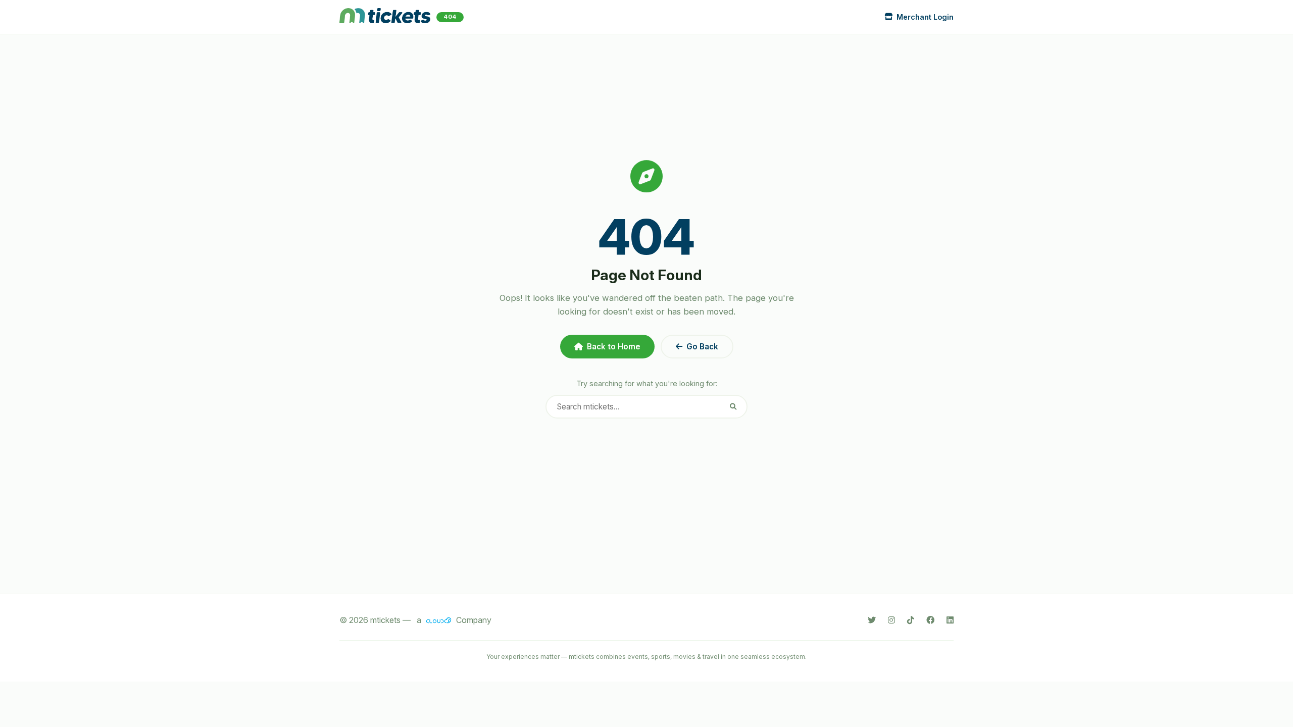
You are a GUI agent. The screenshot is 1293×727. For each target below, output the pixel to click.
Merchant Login (925, 17)
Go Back (702, 346)
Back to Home (613, 346)
